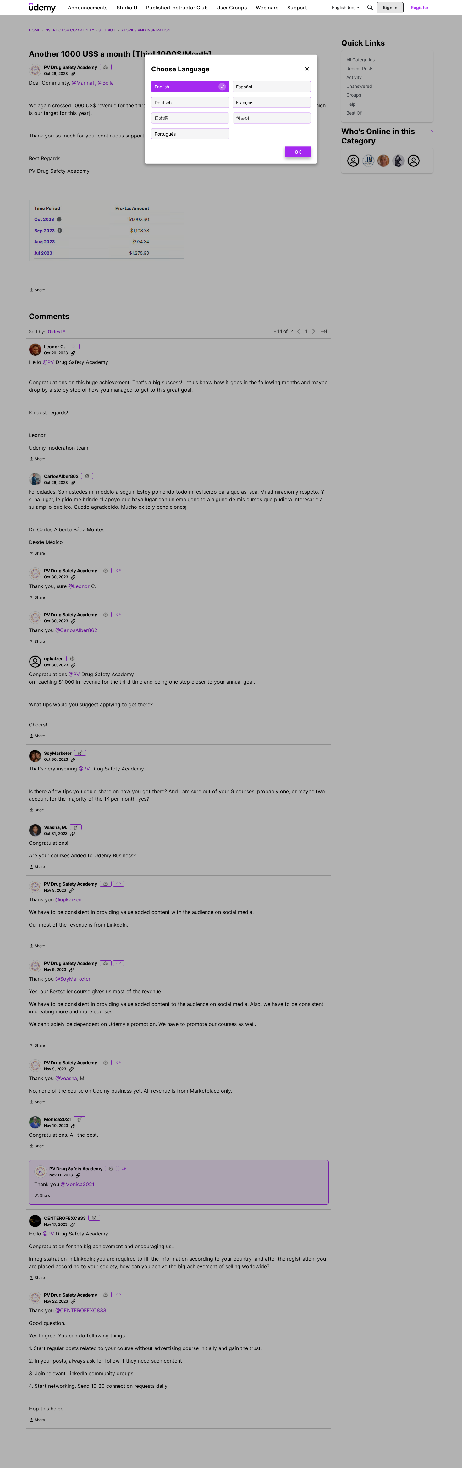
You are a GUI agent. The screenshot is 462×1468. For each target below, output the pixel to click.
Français (244, 102)
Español (244, 86)
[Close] (307, 69)
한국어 (242, 117)
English (162, 86)
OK (298, 151)
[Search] (370, 7)
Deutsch (163, 102)
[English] (42, 8)
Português (165, 133)
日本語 (161, 117)
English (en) (344, 7)
